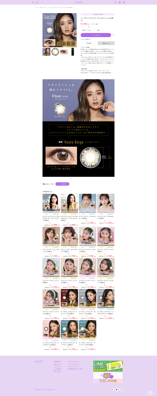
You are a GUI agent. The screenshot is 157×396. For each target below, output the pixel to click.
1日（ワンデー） (43, 7)
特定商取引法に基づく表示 (75, 369)
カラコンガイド (58, 366)
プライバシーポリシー (74, 366)
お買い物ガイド (58, 364)
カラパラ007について (74, 364)
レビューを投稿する (86, 39)
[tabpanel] (97, 60)
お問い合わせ (57, 371)
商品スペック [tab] (106, 43)
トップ (36, 7)
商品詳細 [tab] (89, 43)
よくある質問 (57, 369)
